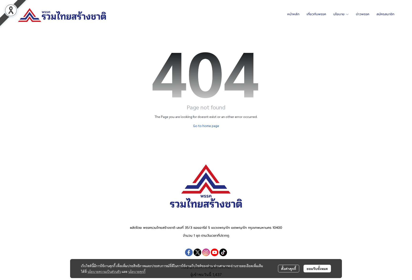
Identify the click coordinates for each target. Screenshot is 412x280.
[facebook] (189, 252)
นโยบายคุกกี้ (136, 271)
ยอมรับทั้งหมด (317, 268)
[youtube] (214, 252)
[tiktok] (223, 252)
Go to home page (206, 125)
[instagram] (206, 252)
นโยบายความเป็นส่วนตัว (104, 271)
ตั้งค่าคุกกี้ (288, 268)
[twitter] (197, 252)
